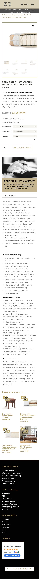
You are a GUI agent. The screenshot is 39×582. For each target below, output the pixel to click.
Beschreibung (11, 196)
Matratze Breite (7, 126)
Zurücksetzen (33, 140)
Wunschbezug (6, 131)
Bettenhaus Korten (12, 546)
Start (3, 15)
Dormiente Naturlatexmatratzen (14, 15)
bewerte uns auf (11, 555)
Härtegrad (5, 136)
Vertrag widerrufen (19, 569)
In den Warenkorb (22, 148)
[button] (33, 26)
